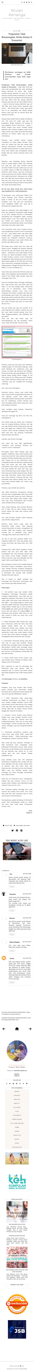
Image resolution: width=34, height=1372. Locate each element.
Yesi (11, 874)
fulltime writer (17, 1123)
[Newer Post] (4, 1029)
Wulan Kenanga (17, 12)
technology (17, 1147)
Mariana (12, 918)
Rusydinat (13, 894)
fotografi (17, 1115)
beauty (17, 1103)
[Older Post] (30, 1029)
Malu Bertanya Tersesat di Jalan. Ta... (17, 855)
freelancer (17, 1119)
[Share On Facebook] (17, 831)
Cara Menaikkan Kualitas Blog (17, 1224)
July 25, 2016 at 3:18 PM (27, 873)
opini (17, 1143)
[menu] (2, 2)
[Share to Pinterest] (21, 831)
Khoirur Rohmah (15, 942)
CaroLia (12, 958)
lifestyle (17, 1135)
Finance (17, 1095)
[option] (17, 851)
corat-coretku (19, 825)
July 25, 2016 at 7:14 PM (27, 917)
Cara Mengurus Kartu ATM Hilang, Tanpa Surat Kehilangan (17, 1271)
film (17, 1111)
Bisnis (17, 1091)
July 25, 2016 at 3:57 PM (27, 893)
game (17, 1127)
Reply (12, 886)
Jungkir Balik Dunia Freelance (17, 1236)
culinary (17, 1107)
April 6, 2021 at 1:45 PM (27, 958)
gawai (17, 1131)
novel (17, 1139)
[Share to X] (12, 831)
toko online (27, 825)
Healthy (17, 1099)
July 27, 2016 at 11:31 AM (27, 941)
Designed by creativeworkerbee (17, 1368)
